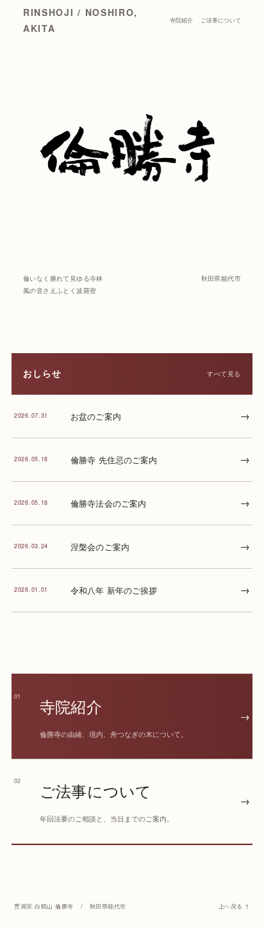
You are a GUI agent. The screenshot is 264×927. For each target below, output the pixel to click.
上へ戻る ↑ (234, 906)
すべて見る (224, 373)
